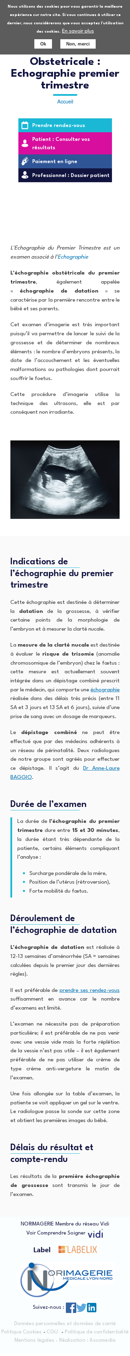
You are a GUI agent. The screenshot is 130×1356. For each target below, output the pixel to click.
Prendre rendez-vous (58, 125)
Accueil (65, 101)
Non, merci (78, 44)
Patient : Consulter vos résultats (61, 144)
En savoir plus (78, 31)
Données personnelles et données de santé (65, 1323)
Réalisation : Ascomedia (87, 1340)
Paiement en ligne (54, 162)
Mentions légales (34, 1340)
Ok (43, 44)
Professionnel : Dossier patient (71, 175)
